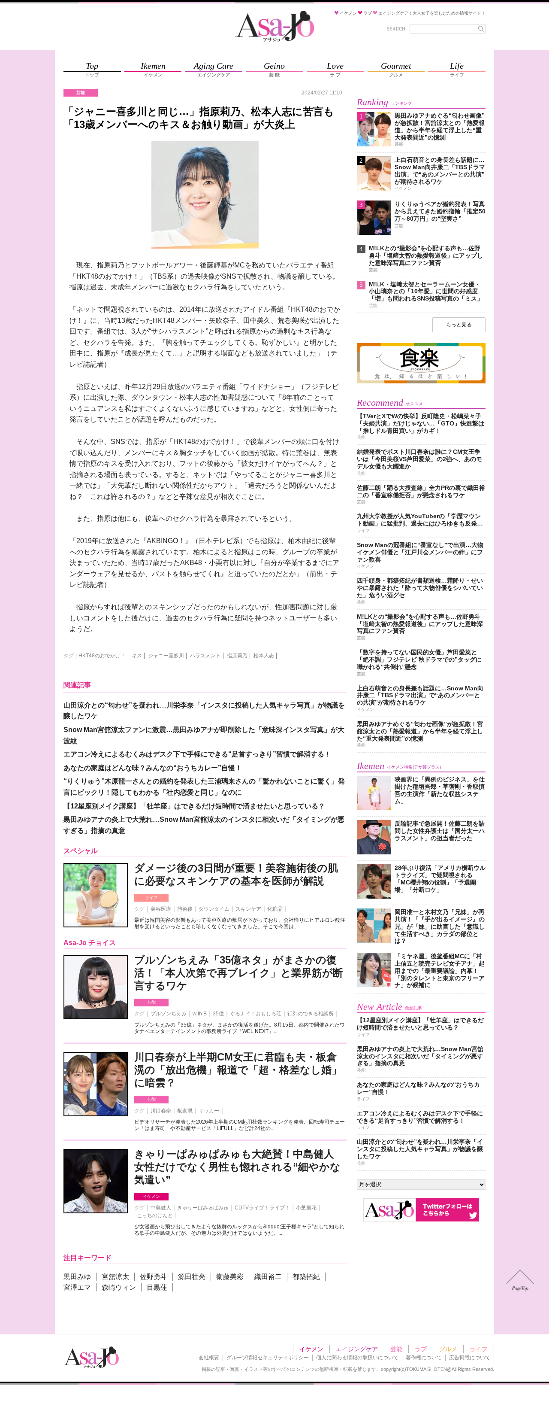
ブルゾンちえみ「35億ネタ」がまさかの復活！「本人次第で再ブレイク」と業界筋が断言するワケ (238, 972)
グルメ (448, 1349)
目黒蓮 (157, 1287)
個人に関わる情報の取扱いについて (357, 1358)
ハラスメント (205, 656)
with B (200, 1014)
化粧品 (275, 909)
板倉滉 (185, 1111)
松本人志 (263, 656)
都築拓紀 (306, 1276)
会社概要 (209, 1358)
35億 (218, 1014)
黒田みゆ (77, 1276)
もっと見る (459, 325)
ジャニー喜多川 (166, 656)
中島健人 (161, 1208)
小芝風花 (306, 1208)
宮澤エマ (77, 1287)
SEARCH (396, 28)
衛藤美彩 (230, 1276)
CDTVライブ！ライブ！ (262, 1208)
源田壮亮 (191, 1276)
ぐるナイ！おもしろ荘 (255, 1014)
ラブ (421, 1349)
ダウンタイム (214, 909)
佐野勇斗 (153, 1276)
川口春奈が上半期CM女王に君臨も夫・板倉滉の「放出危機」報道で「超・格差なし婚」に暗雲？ (238, 1069)
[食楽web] (421, 382)
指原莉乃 (237, 656)
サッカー (209, 1111)
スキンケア (248, 909)
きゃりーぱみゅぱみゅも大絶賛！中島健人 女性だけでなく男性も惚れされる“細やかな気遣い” (237, 1166)
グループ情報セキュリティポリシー (267, 1358)
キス (137, 656)
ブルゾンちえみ (169, 1014)
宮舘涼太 (115, 1276)
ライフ (151, 897)
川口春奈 (161, 1111)
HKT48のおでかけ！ (102, 656)
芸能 (151, 1002)
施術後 (185, 909)
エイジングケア (357, 1349)
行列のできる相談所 (310, 1014)
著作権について (424, 1358)
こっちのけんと (155, 1215)
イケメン (151, 1196)
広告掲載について (469, 1358)
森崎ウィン (119, 1287)
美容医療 (161, 909)
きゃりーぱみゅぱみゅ (203, 1208)
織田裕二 (268, 1276)
